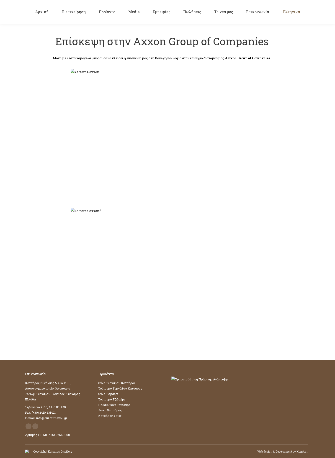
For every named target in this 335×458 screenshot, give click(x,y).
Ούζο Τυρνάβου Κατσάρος (117, 383)
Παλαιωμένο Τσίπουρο (114, 405)
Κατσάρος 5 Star (109, 416)
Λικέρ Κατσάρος (110, 410)
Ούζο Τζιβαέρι (108, 394)
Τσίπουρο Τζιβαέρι (111, 399)
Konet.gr (302, 451)
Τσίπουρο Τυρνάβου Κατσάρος (120, 388)
